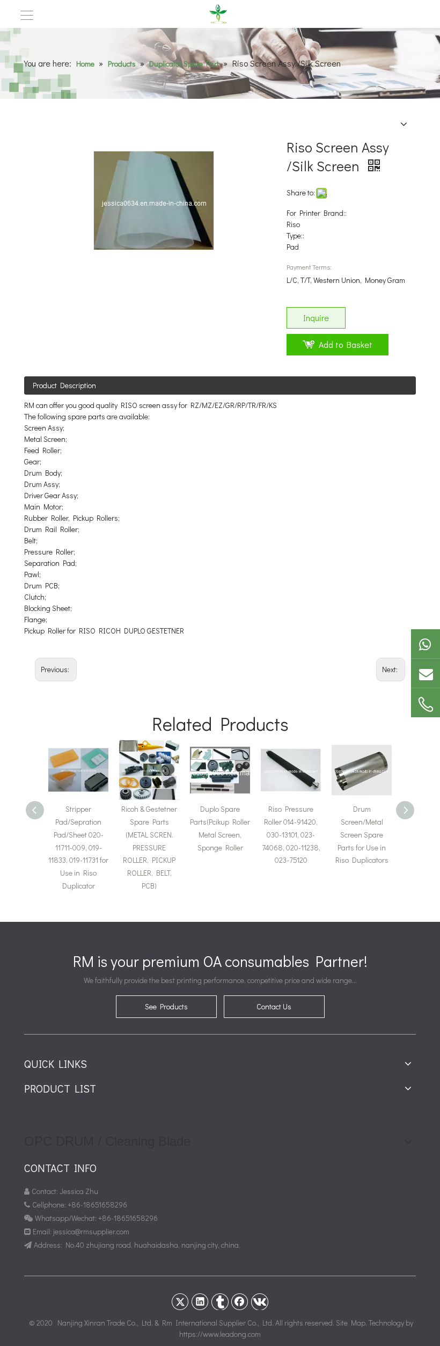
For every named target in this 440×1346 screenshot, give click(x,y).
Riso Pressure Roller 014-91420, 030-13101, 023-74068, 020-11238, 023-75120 (291, 834)
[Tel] (425, 704)
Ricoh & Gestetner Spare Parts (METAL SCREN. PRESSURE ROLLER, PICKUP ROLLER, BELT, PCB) (149, 847)
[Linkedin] (200, 1301)
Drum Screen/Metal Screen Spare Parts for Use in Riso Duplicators (361, 834)
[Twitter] (180, 1301)
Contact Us (273, 1006)
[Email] (425, 673)
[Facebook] (239, 1301)
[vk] (259, 1301)
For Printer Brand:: (317, 213)
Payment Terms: (309, 267)
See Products (166, 1006)
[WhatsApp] (425, 644)
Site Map (350, 1323)
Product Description (64, 385)
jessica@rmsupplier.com (92, 1231)
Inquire (316, 317)
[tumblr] (220, 1301)
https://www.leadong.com (220, 1334)
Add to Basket (345, 344)
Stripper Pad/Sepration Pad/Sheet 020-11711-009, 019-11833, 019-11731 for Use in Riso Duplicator (78, 847)
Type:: (295, 235)
